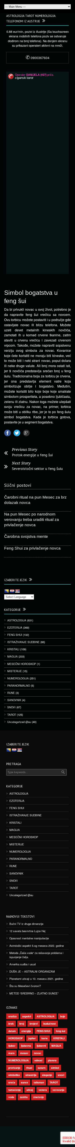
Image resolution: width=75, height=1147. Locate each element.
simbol (55, 1068)
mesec (24, 1053)
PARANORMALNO (18, 685)
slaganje (47, 1075)
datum (12, 1031)
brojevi (34, 1023)
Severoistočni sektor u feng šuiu (37, 468)
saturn (41, 1068)
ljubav (11, 1045)
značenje (38, 1097)
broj (21, 1023)
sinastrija (30, 1075)
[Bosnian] (6, 591)
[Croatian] (12, 591)
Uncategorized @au (19, 722)
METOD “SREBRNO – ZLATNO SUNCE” (34, 993)
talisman (39, 1082)
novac (37, 1053)
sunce (24, 1082)
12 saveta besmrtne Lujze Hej (27, 931)
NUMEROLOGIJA (18, 678)
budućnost (49, 1023)
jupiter (32, 1038)
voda (11, 1097)
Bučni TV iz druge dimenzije (26, 924)
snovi (61, 1075)
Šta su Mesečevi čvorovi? (25, 986)
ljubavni (41, 1045)
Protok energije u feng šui (32, 455)
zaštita (24, 1097)
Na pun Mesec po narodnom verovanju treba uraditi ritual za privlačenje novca (31, 519)
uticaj (29, 1090)
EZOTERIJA (14, 627)
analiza (12, 1016)
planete (52, 1060)
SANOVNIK (14, 700)
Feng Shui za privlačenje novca (32, 548)
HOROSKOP (15, 1038)
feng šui (60, 1031)
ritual (29, 1068)
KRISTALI (13, 649)
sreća (11, 1082)
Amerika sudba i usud (22, 964)
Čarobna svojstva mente (26, 536)
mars (11, 1053)
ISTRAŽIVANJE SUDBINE (23, 642)
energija (26, 1031)
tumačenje (14, 1090)
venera (43, 1090)
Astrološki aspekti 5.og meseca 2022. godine (36, 946)
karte (44, 1038)
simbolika (14, 1075)
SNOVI (11, 707)
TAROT (11, 715)
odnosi (38, 1060)
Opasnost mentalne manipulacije (29, 938)
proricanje (14, 1068)
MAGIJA (12, 656)
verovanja (58, 1090)
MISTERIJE (14, 671)
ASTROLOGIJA (16, 620)
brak (11, 1023)
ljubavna (26, 1045)
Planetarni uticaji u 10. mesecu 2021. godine (36, 979)
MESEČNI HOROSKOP (21, 664)
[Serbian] (17, 591)
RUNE (11, 693)
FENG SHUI (14, 635)
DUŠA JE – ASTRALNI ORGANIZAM (32, 971)
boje (62, 1016)
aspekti (26, 1016)
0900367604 (37, 57)
